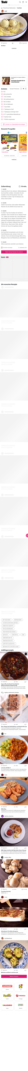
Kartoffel (15, 634)
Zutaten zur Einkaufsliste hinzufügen (15, 124)
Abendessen (17, 619)
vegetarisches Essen (9, 631)
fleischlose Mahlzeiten (10, 622)
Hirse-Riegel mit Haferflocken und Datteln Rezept (14, 726)
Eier (23, 634)
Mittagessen (6, 619)
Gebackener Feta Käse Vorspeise (9, 931)
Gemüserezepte (7, 637)
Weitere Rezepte (14, 976)
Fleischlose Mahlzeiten (9, 8)
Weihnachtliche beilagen (11, 646)
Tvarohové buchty (6, 891)
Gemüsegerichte (8, 640)
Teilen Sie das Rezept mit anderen (14, 252)
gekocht (5, 634)
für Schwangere (8, 628)
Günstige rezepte (8, 625)
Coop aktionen (5, 152)
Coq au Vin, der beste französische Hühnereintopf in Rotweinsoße (10, 684)
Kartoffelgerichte (9, 643)
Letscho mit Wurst (6, 767)
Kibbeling (3, 809)
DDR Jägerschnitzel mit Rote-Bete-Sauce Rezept (13, 850)
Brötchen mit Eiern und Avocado (9, 972)
